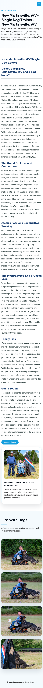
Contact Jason (10, 442)
